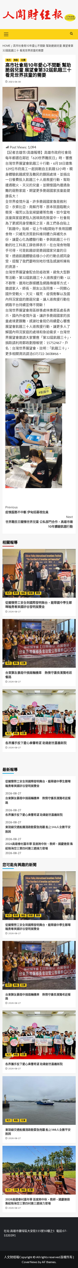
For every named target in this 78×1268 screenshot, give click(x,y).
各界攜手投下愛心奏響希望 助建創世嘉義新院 (36, 743)
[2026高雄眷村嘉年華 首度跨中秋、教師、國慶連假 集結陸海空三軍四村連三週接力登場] (39, 1170)
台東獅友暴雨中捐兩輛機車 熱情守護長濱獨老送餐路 (38, 800)
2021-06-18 (15, 81)
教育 (16, 593)
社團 (23, 60)
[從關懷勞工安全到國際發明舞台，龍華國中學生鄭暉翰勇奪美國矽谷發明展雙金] (39, 573)
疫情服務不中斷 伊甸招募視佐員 (26, 509)
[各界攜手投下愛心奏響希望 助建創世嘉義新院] (39, 713)
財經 (31, 593)
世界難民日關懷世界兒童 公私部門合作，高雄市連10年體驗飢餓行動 (39, 521)
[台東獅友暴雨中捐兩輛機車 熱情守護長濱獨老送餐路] (39, 643)
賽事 (38, 593)
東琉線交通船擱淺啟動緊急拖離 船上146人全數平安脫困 (38, 829)
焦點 (16, 60)
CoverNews (29, 1262)
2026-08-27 (14, 611)
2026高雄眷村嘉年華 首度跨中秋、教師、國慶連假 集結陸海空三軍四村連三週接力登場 (39, 846)
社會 (23, 1120)
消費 (16, 1190)
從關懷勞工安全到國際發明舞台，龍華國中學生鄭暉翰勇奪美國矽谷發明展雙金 (38, 783)
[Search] (71, 33)
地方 (8, 60)
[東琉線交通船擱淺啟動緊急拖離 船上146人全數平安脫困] (39, 1100)
